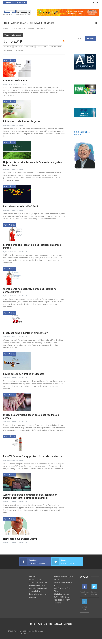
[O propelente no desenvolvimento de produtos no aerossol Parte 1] (17, 276)
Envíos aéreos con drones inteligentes (23, 373)
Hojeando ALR (55, 624)
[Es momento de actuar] (17, 68)
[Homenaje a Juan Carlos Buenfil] (17, 526)
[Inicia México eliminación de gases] (17, 109)
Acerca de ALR (18, 23)
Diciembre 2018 (55, 46)
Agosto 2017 (29, 46)
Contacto (49, 23)
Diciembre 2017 (42, 46)
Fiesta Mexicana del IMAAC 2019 (20, 206)
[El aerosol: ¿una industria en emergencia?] (17, 320)
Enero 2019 (19, 50)
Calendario (36, 23)
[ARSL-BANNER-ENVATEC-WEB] (85, 112)
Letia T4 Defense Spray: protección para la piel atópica (32, 456)
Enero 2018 (8, 50)
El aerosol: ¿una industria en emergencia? (25, 333)
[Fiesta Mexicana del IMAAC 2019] (17, 194)
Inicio (7, 23)
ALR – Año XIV (9, 60)
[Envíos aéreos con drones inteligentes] (17, 361)
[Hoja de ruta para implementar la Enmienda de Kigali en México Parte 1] (17, 150)
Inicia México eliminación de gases (21, 121)
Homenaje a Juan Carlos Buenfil (20, 538)
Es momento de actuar (15, 80)
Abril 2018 (8, 46)
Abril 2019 (18, 46)
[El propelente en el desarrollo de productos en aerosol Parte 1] (17, 232)
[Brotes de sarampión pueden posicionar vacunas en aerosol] (17, 402)
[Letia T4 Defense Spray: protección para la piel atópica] (17, 444)
